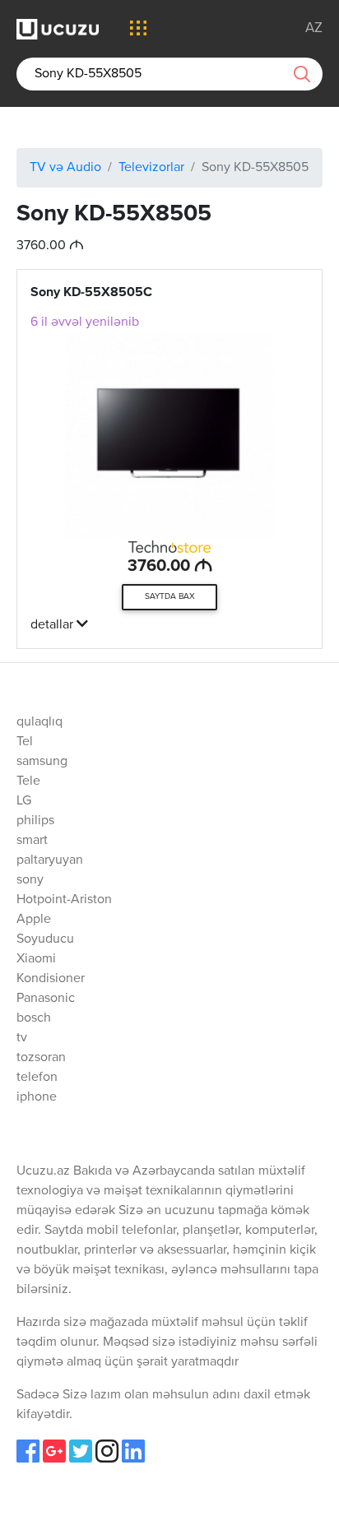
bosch (33, 1018)
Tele (28, 781)
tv (21, 1038)
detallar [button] (53, 625)
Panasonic (45, 998)
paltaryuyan (49, 860)
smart (32, 840)
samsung (41, 761)
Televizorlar (151, 167)
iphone (36, 1097)
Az (314, 28)
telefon (37, 1077)
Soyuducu (45, 939)
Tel (24, 742)
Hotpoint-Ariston (64, 899)
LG (23, 801)
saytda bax (170, 596)
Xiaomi (36, 959)
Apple (33, 919)
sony (30, 880)
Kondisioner (50, 978)
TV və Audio (65, 167)
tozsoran (41, 1057)
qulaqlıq (39, 722)
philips (35, 821)
